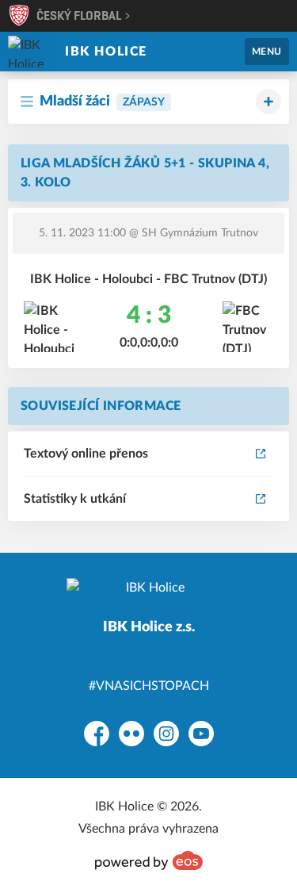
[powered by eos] (149, 860)
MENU (267, 51)
